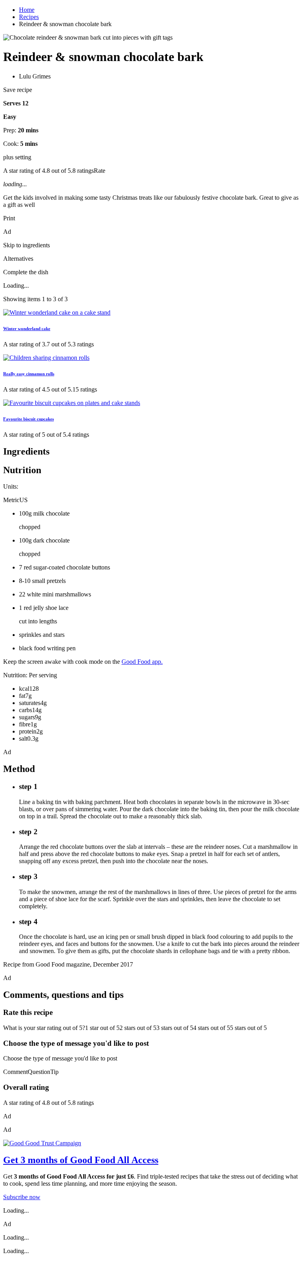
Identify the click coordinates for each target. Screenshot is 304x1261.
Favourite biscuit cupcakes (28, 419)
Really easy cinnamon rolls (28, 373)
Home (26, 9)
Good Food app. (142, 661)
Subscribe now (21, 1197)
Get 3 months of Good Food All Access (80, 1160)
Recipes (29, 16)
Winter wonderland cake (26, 328)
